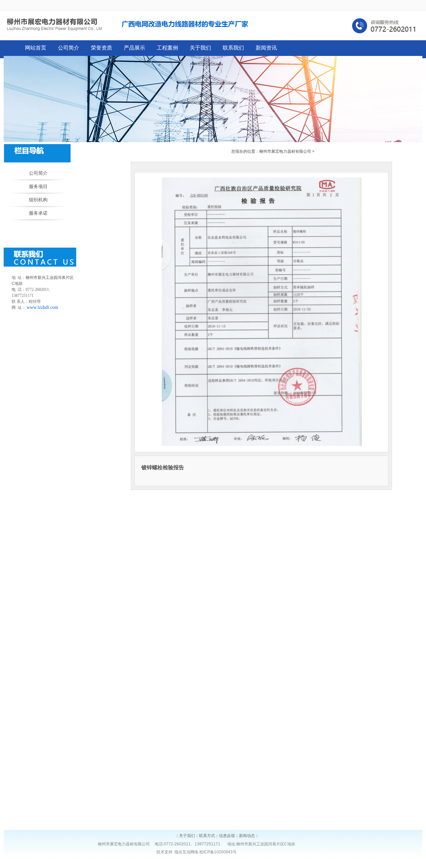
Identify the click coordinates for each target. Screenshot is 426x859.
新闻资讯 (266, 48)
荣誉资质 (101, 48)
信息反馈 (227, 835)
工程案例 (167, 48)
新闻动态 (247, 835)
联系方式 (207, 835)
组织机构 (38, 199)
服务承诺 (38, 213)
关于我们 (200, 48)
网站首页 (35, 48)
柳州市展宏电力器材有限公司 (285, 151)
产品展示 (134, 48)
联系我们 (233, 48)
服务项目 (38, 186)
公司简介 (68, 48)
